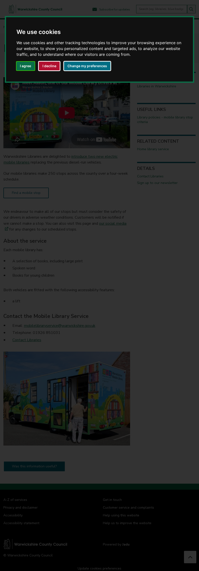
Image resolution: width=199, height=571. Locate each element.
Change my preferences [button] (87, 66)
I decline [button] (49, 66)
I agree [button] (25, 66)
